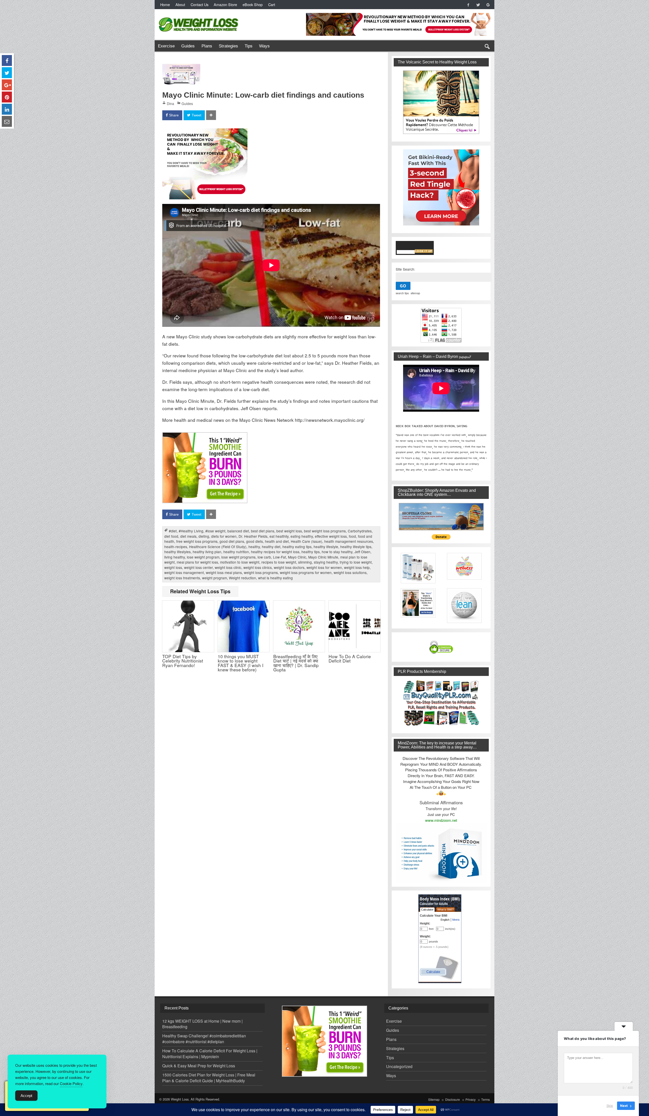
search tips (402, 293)
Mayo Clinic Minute (323, 557)
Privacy (470, 1099)
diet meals (188, 536)
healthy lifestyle (326, 546)
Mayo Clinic (297, 557)
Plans (207, 45)
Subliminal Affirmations (441, 802)
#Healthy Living (191, 530)
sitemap (415, 293)
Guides (188, 45)
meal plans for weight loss (197, 562)
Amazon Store (225, 4)
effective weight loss (331, 536)
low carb (264, 557)
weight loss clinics (257, 567)
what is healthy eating (275, 577)
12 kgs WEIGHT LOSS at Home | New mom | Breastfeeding (202, 1024)
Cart (271, 4)
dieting (204, 536)
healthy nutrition (236, 551)
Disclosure (452, 1099)
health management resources (348, 541)
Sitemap (434, 1099)
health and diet (277, 541)
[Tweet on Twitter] (7, 72)
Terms (485, 1099)
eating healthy (302, 536)
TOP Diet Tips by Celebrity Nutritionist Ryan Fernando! (182, 660)
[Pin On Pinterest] (7, 97)
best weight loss (289, 530)
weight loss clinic (228, 567)
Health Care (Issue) (306, 541)
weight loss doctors (289, 567)
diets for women (224, 536)
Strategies (228, 45)
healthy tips (310, 551)
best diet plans (262, 530)
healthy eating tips (297, 546)
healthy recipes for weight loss (275, 551)
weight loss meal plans (224, 572)
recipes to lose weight (278, 562)
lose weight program (203, 557)
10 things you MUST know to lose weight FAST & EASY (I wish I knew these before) (240, 663)
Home (165, 4)
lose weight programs (238, 557)
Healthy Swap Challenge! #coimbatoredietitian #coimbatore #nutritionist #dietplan (204, 1038)
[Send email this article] (7, 121)
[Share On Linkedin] (7, 109)
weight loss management (184, 572)
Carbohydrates (360, 530)
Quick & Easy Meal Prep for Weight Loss (198, 1066)
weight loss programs (261, 572)
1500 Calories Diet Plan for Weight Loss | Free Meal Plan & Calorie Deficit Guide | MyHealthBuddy (208, 1078)
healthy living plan (207, 551)
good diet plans (232, 541)
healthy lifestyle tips (355, 546)
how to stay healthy (337, 551)
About (180, 4)
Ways (264, 45)
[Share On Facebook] (7, 60)
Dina (170, 103)
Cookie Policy (71, 1083)
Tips (249, 45)
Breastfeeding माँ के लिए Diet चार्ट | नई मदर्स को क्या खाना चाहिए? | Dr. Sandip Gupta (296, 663)
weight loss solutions (350, 572)
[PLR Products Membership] (441, 703)
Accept (26, 1095)
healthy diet (271, 546)
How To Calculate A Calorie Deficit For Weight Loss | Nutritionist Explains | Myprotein (209, 1053)
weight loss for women (324, 567)
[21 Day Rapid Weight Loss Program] (204, 435)
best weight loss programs (325, 530)
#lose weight (215, 530)
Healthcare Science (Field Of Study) (217, 546)
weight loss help (357, 567)
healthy (254, 546)
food (352, 536)
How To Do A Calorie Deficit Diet (350, 658)
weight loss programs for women (306, 572)
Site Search (405, 269)
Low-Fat (279, 557)
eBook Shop (253, 4)
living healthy (174, 557)
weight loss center (198, 567)
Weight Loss (180, 1099)
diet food (171, 536)
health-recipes (175, 546)
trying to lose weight (356, 562)
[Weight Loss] (199, 16)
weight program (214, 577)
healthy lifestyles (177, 551)
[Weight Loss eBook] (441, 102)
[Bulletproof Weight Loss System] (204, 132)
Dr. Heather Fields (253, 536)
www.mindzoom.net (441, 820)
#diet (173, 530)
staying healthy (326, 562)
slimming (305, 562)
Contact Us (199, 4)
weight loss (173, 567)
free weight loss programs (197, 541)
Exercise (166, 45)
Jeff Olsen (362, 551)
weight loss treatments (182, 577)
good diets (254, 541)
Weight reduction (242, 577)
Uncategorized (399, 1066)
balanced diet (238, 530)
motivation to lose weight (239, 562)
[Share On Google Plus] (7, 84)
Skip (609, 1106)
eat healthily (279, 536)
